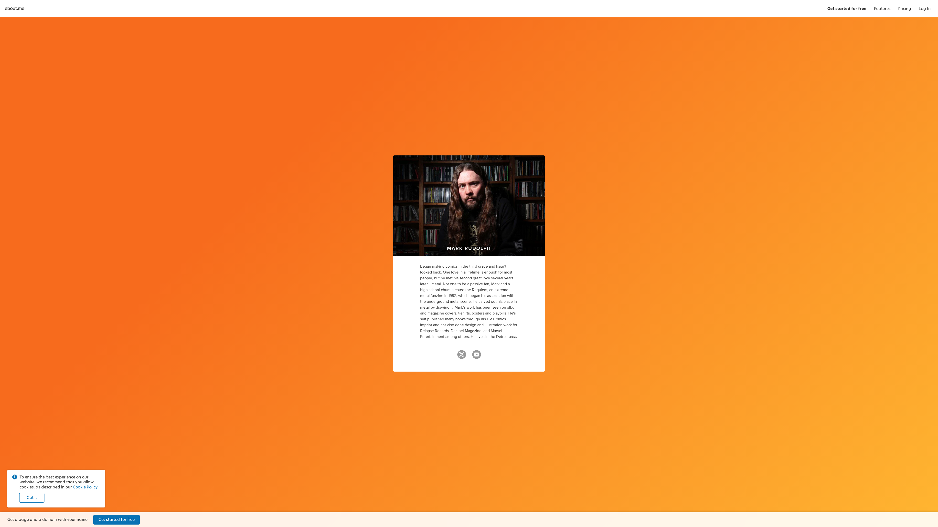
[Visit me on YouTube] (476, 356)
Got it (32, 497)
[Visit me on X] (461, 356)
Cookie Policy (85, 487)
